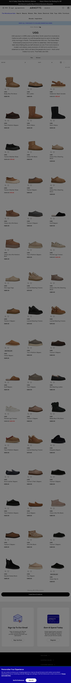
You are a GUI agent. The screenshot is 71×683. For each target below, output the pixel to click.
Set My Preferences (18, 680)
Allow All (31, 680)
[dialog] (35, 675)
